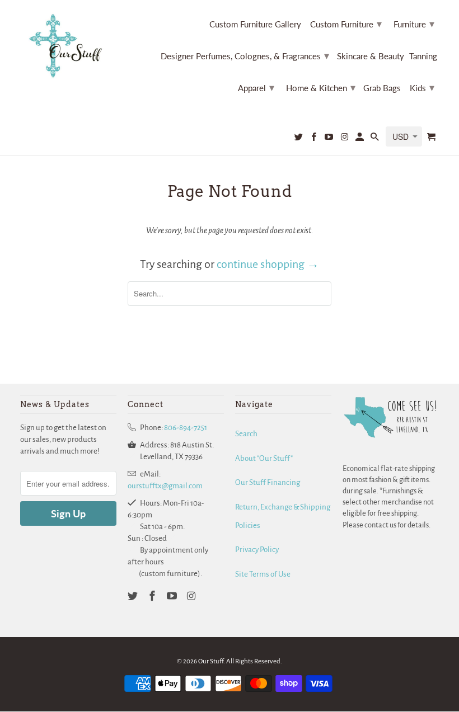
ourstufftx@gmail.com (165, 486)
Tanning (423, 56)
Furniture (414, 23)
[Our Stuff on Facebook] (315, 139)
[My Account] (360, 139)
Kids (422, 87)
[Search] (376, 139)
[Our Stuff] (68, 46)
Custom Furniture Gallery (255, 24)
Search (246, 434)
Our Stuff (210, 661)
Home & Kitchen (320, 87)
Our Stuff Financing (267, 482)
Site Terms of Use (263, 574)
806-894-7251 (185, 427)
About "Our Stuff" (264, 458)
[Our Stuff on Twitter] (299, 139)
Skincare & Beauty (370, 56)
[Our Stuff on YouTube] (330, 139)
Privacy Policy (257, 549)
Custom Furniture (346, 23)
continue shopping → (268, 264)
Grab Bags (382, 88)
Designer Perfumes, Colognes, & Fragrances (245, 55)
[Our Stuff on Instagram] (345, 139)
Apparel (256, 87)
